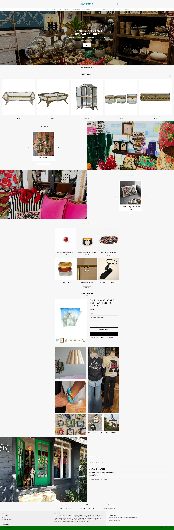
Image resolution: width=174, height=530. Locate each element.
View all (87, 287)
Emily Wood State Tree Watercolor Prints (102, 303)
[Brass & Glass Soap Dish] (53, 97)
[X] (164, 527)
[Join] (170, 520)
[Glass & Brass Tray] (18, 97)
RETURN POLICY (6, 522)
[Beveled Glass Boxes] (121, 97)
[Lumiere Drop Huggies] (87, 269)
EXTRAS (112, 9)
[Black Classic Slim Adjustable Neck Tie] (108, 269)
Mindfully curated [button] (98, 463)
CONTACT (5, 517)
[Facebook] (161, 527)
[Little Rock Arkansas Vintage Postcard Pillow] (130, 192)
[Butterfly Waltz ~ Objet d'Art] (95, 422)
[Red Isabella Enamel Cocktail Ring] (65, 239)
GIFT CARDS (126, 9)
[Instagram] (171, 527)
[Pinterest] (167, 527)
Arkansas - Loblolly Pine (97, 317)
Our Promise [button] (57, 513)
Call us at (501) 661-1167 (108, 508)
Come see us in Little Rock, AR (87, 508)
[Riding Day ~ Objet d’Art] (111, 422)
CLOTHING (54, 9)
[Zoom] (58, 336)
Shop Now (87, 45)
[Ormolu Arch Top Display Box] (87, 97)
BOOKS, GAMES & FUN (87, 9)
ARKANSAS (119, 9)
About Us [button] (5, 513)
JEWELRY (47, 9)
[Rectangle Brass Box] (155, 97)
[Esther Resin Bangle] (65, 269)
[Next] (170, 76)
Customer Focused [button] (98, 479)
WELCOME (5, 515)
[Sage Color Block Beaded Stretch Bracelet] (108, 239)
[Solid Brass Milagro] (43, 144)
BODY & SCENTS (76, 9)
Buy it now (104, 333)
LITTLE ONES (105, 9)
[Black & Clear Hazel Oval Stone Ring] (87, 239)
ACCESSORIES (67, 9)
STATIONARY (97, 9)
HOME (60, 9)
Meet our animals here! (65, 508)
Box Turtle (7, 527)
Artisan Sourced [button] (97, 468)
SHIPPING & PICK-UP (7, 519)
